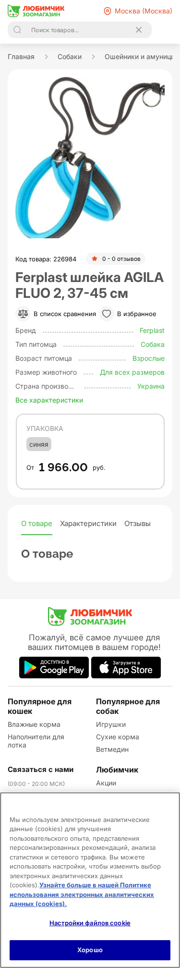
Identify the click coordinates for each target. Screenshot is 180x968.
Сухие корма (117, 737)
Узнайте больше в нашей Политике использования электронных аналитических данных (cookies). (82, 894)
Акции (106, 783)
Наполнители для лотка (36, 741)
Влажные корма (34, 724)
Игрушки (111, 724)
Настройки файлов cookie (90, 923)
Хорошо (90, 950)
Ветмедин (112, 749)
